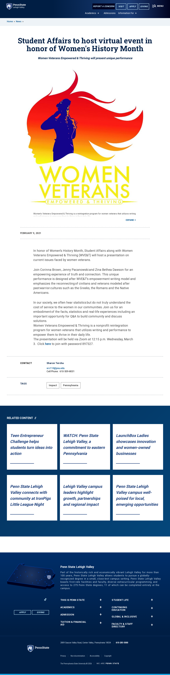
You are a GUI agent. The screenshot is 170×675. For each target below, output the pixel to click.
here (48, 344)
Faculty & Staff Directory (122, 625)
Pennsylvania (70, 385)
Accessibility (94, 656)
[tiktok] (45, 599)
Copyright (107, 656)
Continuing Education (119, 608)
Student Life (120, 600)
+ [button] (101, 600)
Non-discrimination (78, 656)
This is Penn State (72, 600)
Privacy (63, 656)
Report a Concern (103, 6)
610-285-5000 (122, 642)
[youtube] (38, 599)
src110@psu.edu (56, 368)
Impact (53, 385)
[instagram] (24, 599)
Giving (144, 6)
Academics (90, 13)
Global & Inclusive (124, 616)
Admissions (110, 13)
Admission (67, 614)
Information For (126, 13)
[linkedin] (31, 599)
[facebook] (18, 599)
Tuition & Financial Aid (73, 623)
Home (10, 21)
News (18, 21)
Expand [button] (130, 220)
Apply (132, 6)
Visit (121, 6)
